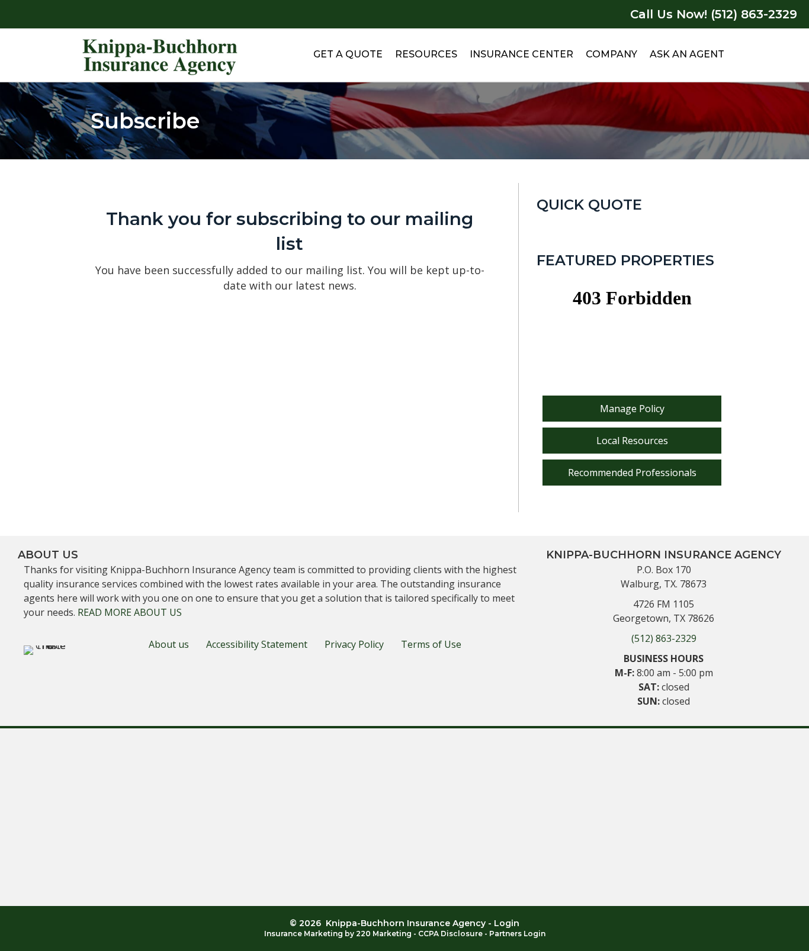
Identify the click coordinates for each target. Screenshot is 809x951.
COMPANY (611, 54)
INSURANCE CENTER (521, 54)
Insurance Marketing (303, 933)
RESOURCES (426, 54)
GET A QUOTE (348, 54)
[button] (631, 409)
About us (169, 644)
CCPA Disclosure (450, 933)
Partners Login (517, 933)
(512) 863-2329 (663, 638)
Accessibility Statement (256, 644)
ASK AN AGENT (687, 54)
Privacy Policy (354, 644)
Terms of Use (431, 644)
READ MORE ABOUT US (130, 612)
